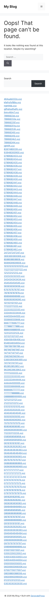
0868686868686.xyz (15, 513)
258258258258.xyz (14, 356)
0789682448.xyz (13, 202)
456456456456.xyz (14, 339)
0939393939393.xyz (15, 530)
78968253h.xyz (12, 129)
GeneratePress (38, 595)
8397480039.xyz (13, 149)
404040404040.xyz (14, 413)
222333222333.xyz (14, 309)
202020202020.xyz (14, 409)
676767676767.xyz (14, 289)
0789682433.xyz (13, 156)
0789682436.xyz (13, 166)
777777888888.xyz (14, 393)
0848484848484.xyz (15, 506)
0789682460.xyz (13, 242)
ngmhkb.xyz (10, 105)
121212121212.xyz (13, 272)
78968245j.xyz (11, 136)
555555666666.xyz (14, 386)
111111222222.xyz (13, 373)
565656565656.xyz (14, 286)
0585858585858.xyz (14, 436)
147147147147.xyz (13, 353)
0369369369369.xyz (15, 359)
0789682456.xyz (13, 229)
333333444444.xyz (14, 379)
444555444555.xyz (14, 316)
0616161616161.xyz (14, 443)
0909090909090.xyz (15, 430)
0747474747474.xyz (14, 480)
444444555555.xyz (14, 383)
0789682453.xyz (13, 219)
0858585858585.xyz (14, 510)
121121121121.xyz (13, 399)
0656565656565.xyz (15, 456)
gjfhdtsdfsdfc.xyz (13, 109)
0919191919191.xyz (14, 523)
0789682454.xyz (13, 222)
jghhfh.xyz (9, 145)
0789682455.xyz (13, 226)
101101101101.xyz (13, 303)
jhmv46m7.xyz (11, 112)
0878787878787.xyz (14, 516)
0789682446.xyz (13, 196)
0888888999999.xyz (15, 396)
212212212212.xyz (13, 403)
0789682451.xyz (12, 212)
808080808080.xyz (14, 426)
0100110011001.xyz (14, 550)
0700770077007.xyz (15, 570)
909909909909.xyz (14, 262)
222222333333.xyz (14, 376)
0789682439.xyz (13, 176)
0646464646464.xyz (15, 453)
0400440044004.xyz (15, 560)
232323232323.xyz (14, 276)
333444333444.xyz (14, 313)
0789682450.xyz (13, 209)
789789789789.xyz (14, 346)
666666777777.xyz (14, 389)
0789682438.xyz (13, 172)
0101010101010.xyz (14, 406)
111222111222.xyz (13, 306)
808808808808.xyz (14, 259)
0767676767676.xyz (15, 486)
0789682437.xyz (13, 169)
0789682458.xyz (13, 236)
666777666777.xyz (14, 323)
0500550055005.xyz (15, 563)
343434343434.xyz (14, 279)
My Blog (10, 7)
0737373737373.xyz (15, 476)
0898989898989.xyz (15, 520)
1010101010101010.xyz (16, 266)
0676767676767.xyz (15, 460)
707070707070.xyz (14, 423)
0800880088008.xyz (15, 573)
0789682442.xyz (13, 186)
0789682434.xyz (13, 159)
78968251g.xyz (12, 125)
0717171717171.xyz (14, 470)
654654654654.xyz (14, 343)
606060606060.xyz (14, 419)
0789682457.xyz (12, 232)
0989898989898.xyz (15, 546)
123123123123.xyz (13, 333)
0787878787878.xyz (14, 490)
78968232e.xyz (12, 119)
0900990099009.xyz (15, 577)
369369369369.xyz (14, 256)
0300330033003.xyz (15, 556)
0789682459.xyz (13, 239)
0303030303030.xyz (15, 583)
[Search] (8, 63)
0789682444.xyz (13, 192)
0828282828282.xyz (14, 500)
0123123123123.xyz (14, 580)
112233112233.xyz (13, 433)
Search (7, 78)
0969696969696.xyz (15, 540)
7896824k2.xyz (12, 139)
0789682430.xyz (13, 179)
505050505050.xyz (14, 416)
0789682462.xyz (13, 249)
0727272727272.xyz (14, 473)
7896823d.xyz (11, 115)
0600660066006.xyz (15, 566)
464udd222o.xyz (13, 99)
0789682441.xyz (12, 182)
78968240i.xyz (12, 132)
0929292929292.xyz (15, 526)
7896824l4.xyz (11, 142)
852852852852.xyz (14, 366)
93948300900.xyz (14, 152)
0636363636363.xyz (15, 450)
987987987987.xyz (14, 349)
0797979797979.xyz (15, 493)
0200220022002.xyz (15, 553)
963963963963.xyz (14, 369)
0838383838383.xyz (15, 503)
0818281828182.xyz (14, 496)
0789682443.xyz (13, 189)
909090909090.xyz (14, 299)
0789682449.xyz (13, 206)
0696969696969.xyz (15, 466)
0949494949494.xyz (15, 533)
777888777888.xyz (14, 326)
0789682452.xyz (13, 216)
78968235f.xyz (12, 122)
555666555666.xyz (14, 319)
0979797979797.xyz (15, 543)
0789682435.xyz (13, 162)
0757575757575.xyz (14, 483)
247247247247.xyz (14, 252)
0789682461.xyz (12, 246)
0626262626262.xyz (15, 446)
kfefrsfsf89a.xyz (12, 102)
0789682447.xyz (13, 199)
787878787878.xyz (14, 292)
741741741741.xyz (13, 363)
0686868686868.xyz (15, 463)
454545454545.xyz (14, 283)
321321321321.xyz (13, 336)
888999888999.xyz (14, 329)
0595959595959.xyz (15, 439)
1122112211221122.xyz (15, 269)
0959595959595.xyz (15, 536)
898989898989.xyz (14, 296)
